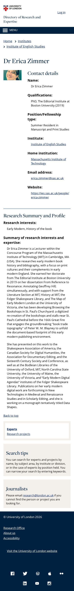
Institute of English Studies (26, 46)
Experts (12, 429)
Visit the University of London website (32, 551)
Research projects (18, 434)
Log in (61, 12)
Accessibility (11, 538)
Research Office (14, 528)
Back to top (10, 416)
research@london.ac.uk (38, 495)
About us (9, 533)
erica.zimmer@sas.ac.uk (47, 178)
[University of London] (29, 8)
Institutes (24, 41)
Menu (13, 30)
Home (7, 41)
